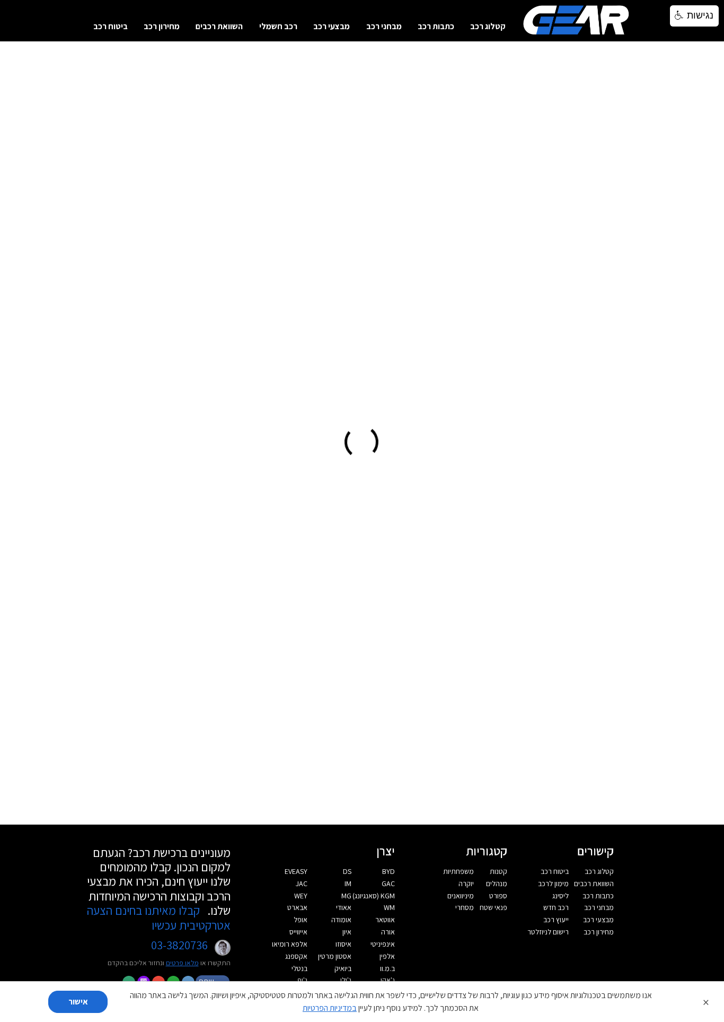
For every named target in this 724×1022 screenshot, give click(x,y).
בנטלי (299, 968)
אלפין (387, 956)
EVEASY (296, 871)
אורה (388, 932)
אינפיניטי (382, 944)
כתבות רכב (436, 26)
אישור (78, 1001)
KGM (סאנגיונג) (373, 895)
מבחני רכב (384, 26)
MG (346, 895)
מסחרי (464, 907)
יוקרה (466, 883)
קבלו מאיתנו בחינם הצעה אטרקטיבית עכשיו (159, 918)
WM (389, 907)
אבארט (297, 907)
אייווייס (298, 932)
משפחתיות (458, 871)
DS (347, 871)
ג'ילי (345, 980)
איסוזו (343, 944)
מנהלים (496, 883)
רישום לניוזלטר (548, 932)
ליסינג (560, 895)
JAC (301, 883)
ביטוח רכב (110, 26)
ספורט (498, 895)
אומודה (341, 919)
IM (348, 883)
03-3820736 (179, 945)
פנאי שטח (493, 907)
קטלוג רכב (488, 26)
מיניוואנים (460, 895)
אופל (300, 919)
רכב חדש (556, 907)
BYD (388, 871)
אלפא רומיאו (289, 944)
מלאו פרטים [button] (182, 962)
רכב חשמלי (278, 26)
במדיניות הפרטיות (330, 1008)
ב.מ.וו (387, 968)
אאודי (343, 907)
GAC (388, 883)
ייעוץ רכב (556, 919)
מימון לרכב (553, 883)
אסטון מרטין (334, 956)
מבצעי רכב (331, 26)
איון (346, 932)
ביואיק (342, 968)
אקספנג (296, 956)
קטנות (498, 871)
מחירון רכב (162, 26)
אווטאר (385, 919)
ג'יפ (302, 980)
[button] (694, 16)
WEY (300, 895)
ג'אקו (388, 980)
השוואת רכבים (219, 26)
